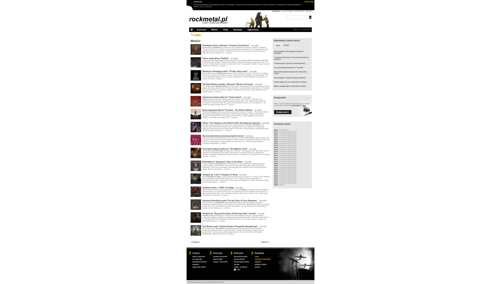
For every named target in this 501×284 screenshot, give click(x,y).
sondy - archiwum (240, 267)
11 (293, 132)
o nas (257, 256)
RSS (238, 270)
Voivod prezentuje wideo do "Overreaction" (222, 97)
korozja (236, 264)
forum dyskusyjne (240, 256)
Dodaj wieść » (282, 112)
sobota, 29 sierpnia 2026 (302, 30)
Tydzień (286, 45)
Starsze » (265, 242)
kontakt (257, 267)
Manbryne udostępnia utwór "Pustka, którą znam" (225, 71)
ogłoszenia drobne (199, 267)
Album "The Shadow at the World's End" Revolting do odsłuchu (231, 123)
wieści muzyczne (198, 256)
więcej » (229, 53)
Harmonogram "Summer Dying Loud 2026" (290, 78)
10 (291, 132)
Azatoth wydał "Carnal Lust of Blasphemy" (290, 63)
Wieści (214, 30)
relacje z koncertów (220, 262)
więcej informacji (205, 6)
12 (295, 132)
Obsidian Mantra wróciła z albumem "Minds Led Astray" (227, 84)
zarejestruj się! (299, 11)
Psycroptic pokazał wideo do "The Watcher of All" (224, 149)
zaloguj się (276, 11)
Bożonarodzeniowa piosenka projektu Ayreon (223, 136)
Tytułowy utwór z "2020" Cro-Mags (218, 187)
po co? (308, 11)
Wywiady (237, 30)
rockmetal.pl (296, 105)
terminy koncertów (220, 256)
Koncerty (201, 30)
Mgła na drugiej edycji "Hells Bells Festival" (290, 86)
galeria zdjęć (218, 259)
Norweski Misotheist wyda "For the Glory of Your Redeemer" (230, 200)
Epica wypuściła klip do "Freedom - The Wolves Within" (227, 110)
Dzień (278, 45)
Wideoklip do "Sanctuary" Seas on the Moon (222, 162)
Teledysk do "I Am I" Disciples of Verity (220, 175)
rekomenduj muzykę (241, 262)
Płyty (225, 30)
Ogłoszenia (252, 30)
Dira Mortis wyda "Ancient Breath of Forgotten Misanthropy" (230, 226)
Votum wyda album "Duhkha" (215, 58)
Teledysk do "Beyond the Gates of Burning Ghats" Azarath (229, 213)
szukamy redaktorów (262, 259)
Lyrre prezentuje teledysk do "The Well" (288, 68)
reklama (258, 262)
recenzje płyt (197, 259)
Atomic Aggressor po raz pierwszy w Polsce (290, 82)
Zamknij (307, 2)
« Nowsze (195, 242)
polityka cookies (261, 264)
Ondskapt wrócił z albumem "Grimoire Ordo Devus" (226, 45)
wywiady (195, 264)
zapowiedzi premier (199, 262)
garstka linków (239, 259)
